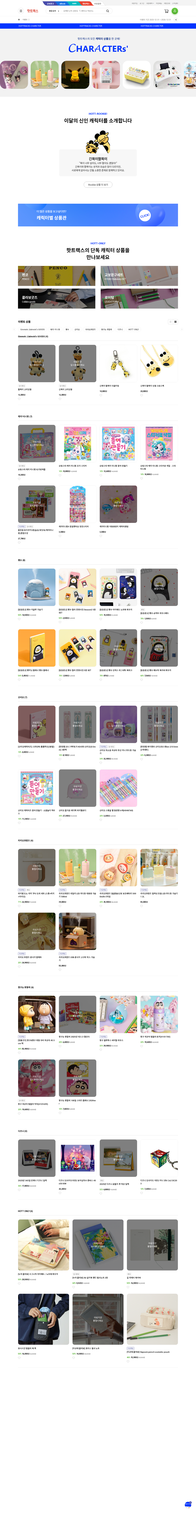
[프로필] (175, 11)
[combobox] (53, 11)
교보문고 (50, 4)
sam (74, 3)
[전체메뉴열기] (21, 11)
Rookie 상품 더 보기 (98, 184)
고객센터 (175, 3)
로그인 (142, 3)
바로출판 (97, 4)
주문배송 (159, 3)
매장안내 (167, 3)
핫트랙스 (86, 4)
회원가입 (135, 3)
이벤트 (25, 20)
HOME (19, 19)
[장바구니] (166, 11)
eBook (62, 4)
